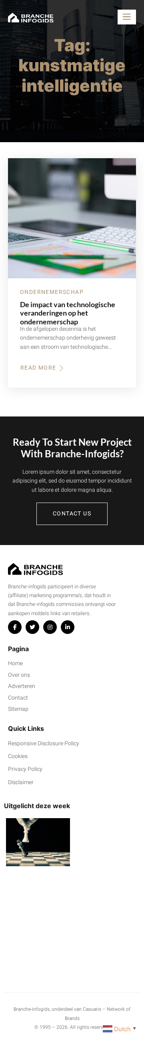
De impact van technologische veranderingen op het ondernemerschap (67, 313)
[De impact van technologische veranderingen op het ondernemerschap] (72, 218)
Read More (43, 368)
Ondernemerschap (52, 292)
